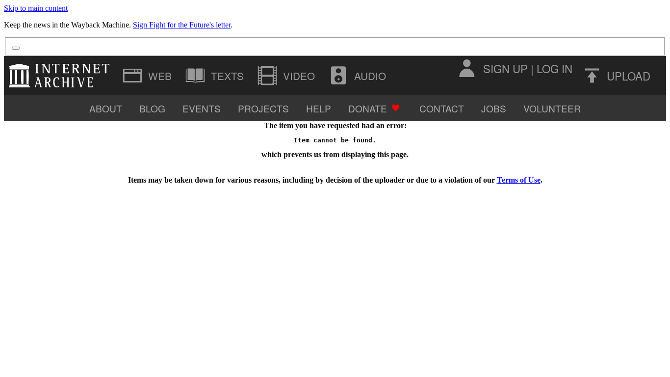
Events (201, 108)
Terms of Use (519, 180)
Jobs (493, 108)
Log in (554, 68)
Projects (263, 108)
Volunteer (552, 108)
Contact (441, 108)
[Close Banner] (16, 48)
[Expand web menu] (148, 75)
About (105, 108)
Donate (367, 108)
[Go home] (61, 75)
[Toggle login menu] (466, 68)
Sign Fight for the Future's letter (182, 25)
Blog (152, 108)
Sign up (505, 68)
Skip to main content (36, 8)
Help (318, 108)
